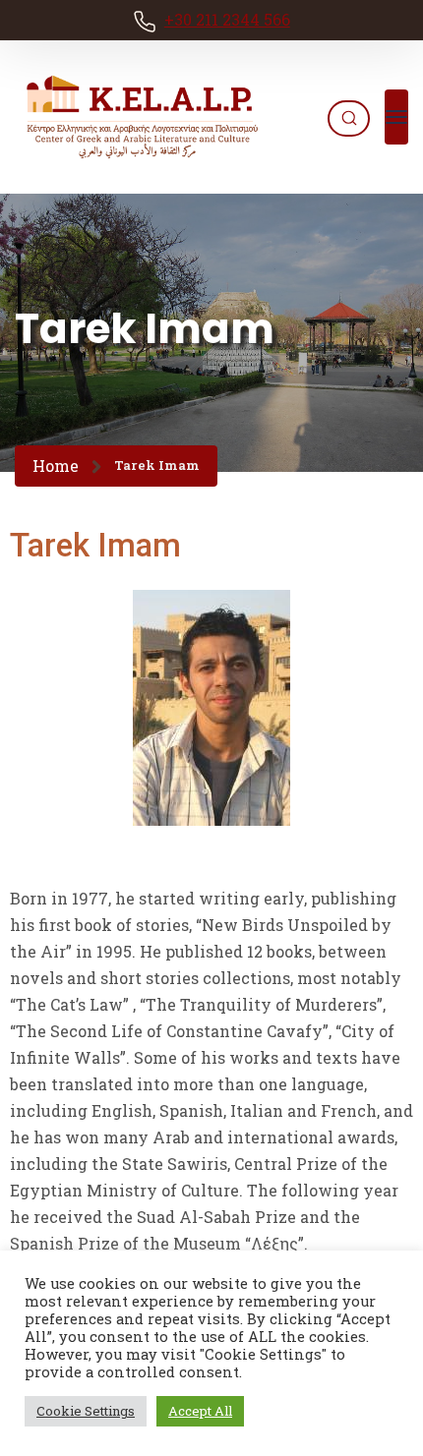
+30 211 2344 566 (227, 19)
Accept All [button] (200, 1411)
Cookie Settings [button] (85, 1411)
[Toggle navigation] (396, 117)
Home (55, 465)
